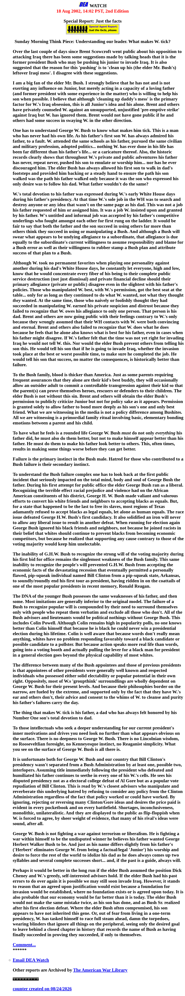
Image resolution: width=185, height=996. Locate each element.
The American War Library (100, 970)
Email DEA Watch (31, 960)
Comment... (24, 944)
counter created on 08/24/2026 (42, 988)
